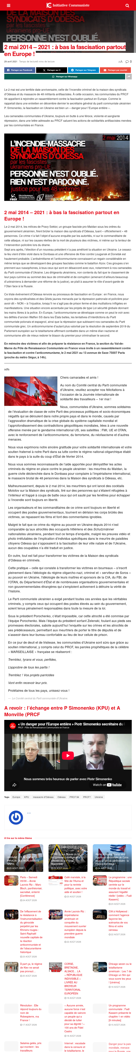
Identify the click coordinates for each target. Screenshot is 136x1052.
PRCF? (87, 796)
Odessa (62, 796)
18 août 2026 (117, 986)
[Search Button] (127, 5)
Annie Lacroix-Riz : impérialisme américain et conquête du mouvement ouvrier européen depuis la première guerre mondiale (75, 924)
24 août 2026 (60, 868)
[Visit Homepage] (68, 5)
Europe (16, 796)
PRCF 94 (74, 796)
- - (28, 812)
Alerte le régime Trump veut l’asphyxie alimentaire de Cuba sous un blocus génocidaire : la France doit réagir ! (112, 859)
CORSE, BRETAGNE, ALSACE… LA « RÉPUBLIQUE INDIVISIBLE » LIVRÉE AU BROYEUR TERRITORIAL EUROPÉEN (73, 978)
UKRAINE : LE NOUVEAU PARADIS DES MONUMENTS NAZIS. (23, 860)
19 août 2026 (73, 997)
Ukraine (99, 796)
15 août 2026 (117, 1024)
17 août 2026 (29, 1024)
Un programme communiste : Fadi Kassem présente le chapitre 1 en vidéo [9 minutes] (120, 1013)
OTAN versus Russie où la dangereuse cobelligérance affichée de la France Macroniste (65, 859)
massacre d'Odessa (43, 796)
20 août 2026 (29, 975)
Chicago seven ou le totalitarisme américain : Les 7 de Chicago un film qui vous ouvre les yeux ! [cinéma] (120, 973)
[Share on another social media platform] (129, 76)
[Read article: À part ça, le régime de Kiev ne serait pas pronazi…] (11, 967)
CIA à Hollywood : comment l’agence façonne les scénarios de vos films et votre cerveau (119, 921)
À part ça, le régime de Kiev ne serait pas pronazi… (31, 967)
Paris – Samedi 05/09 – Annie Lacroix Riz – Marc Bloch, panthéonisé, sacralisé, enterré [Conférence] (31, 886)
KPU (26, 796)
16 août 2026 (73, 1035)
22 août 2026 (73, 941)
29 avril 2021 (10, 61)
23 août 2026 (73, 896)
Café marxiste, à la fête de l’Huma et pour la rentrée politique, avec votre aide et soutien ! (75, 884)
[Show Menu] (8, 5)
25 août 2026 (16, 868)
